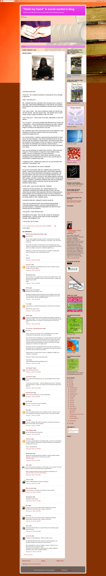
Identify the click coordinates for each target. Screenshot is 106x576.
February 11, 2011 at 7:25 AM (33, 500)
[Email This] (23, 228)
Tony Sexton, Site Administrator (34, 328)
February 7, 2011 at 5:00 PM (33, 396)
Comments (71, 431)
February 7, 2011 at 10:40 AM (33, 372)
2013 (70, 382)
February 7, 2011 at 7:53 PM (33, 425)
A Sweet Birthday (74, 418)
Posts (70, 429)
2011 (70, 386)
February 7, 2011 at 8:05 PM (33, 434)
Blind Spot (72, 412)
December (72, 387)
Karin (27, 525)
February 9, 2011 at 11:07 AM (33, 474)
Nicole (27, 401)
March (71, 406)
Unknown (28, 264)
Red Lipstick (73, 410)
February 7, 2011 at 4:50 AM (33, 283)
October (72, 391)
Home (23, 46)
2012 (70, 384)
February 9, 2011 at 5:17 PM (33, 483)
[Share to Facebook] (27, 228)
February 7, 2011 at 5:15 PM (33, 405)
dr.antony (28, 536)
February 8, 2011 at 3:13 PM (33, 460)
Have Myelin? (29, 368)
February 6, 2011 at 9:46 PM (33, 260)
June (71, 400)
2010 (70, 423)
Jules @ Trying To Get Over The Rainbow (36, 472)
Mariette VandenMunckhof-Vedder (35, 234)
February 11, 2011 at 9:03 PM (33, 511)
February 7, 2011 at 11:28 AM (33, 388)
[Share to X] (26, 228)
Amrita (27, 315)
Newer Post (26, 561)
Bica (27, 505)
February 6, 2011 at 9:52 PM (33, 270)
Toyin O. (28, 479)
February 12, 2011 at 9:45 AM (33, 531)
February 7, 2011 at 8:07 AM (33, 323)
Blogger (70, 570)
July (71, 398)
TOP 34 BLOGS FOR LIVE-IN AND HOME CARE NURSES (74, 201)
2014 (70, 380)
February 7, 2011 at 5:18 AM (33, 299)
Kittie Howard (29, 392)
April (71, 404)
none (27, 303)
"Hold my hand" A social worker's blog (48, 9)
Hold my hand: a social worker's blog (75, 231)
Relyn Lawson (29, 488)
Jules (27, 465)
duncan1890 (58, 570)
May (71, 402)
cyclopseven (29, 376)
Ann (27, 420)
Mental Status (73, 416)
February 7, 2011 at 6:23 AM (33, 310)
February (72, 408)
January (72, 420)
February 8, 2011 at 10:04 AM (33, 448)
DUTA (27, 288)
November (72, 389)
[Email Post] (55, 226)
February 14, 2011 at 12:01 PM (33, 551)
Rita (27, 410)
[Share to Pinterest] (29, 228)
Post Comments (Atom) (35, 564)
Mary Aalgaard (29, 430)
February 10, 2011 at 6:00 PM (33, 492)
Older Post (59, 561)
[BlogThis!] (24, 228)
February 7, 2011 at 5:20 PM (33, 415)
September (73, 394)
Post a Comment (28, 554)
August (72, 396)
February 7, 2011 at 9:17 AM (33, 363)
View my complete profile (73, 257)
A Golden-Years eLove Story (76, 414)
